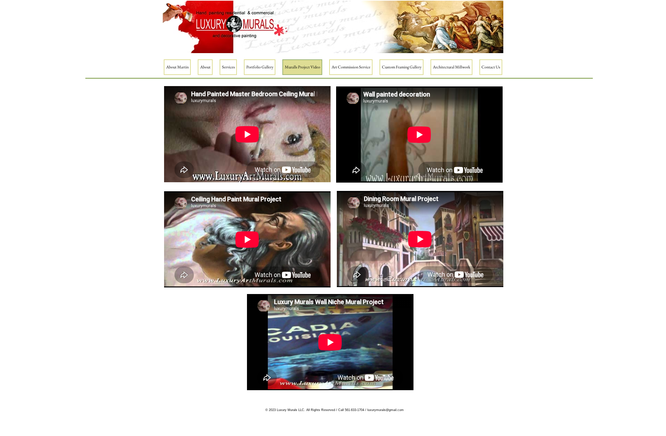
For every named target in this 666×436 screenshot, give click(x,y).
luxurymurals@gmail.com (385, 410)
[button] (205, 67)
